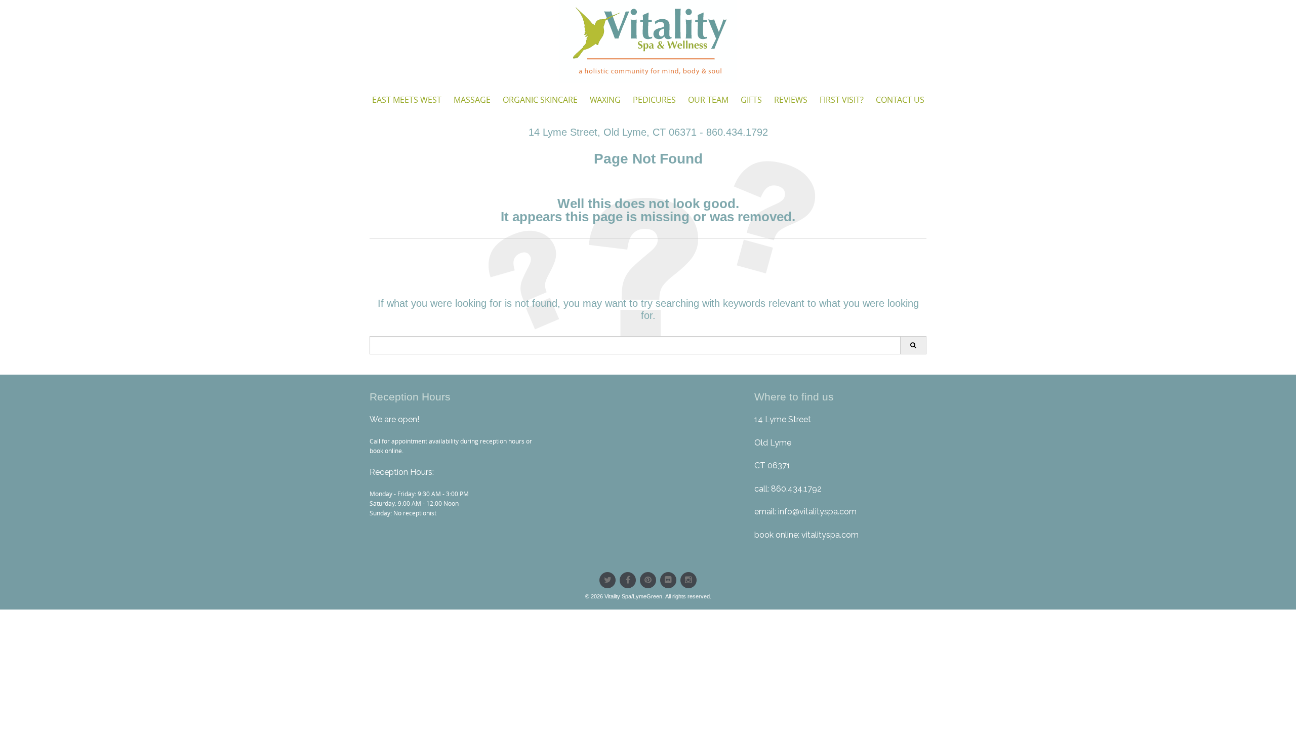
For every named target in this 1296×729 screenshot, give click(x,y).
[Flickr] (668, 580)
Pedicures (654, 99)
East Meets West (406, 99)
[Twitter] (607, 580)
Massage (472, 99)
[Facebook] (628, 580)
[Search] (913, 345)
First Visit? (842, 99)
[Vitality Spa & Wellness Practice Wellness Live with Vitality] (648, 41)
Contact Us (900, 99)
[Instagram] (688, 580)
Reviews (790, 99)
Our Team (708, 99)
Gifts (751, 99)
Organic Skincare (540, 99)
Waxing (605, 99)
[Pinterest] (648, 580)
